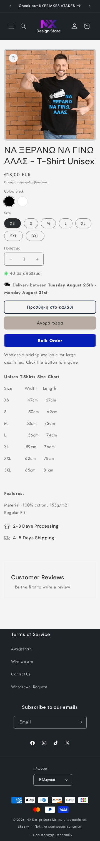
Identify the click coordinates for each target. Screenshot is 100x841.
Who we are (22, 661)
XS (12, 223)
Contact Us (21, 674)
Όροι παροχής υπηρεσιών (52, 835)
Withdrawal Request (29, 687)
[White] (23, 201)
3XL (35, 236)
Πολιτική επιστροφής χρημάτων (58, 826)
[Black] (9, 201)
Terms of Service (30, 634)
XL (83, 223)
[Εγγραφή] (80, 722)
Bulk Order (50, 341)
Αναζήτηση (21, 649)
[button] (11, 26)
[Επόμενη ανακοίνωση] (90, 6)
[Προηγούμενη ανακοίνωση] (10, 6)
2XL (13, 236)
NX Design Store (39, 819)
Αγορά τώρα (50, 323)
